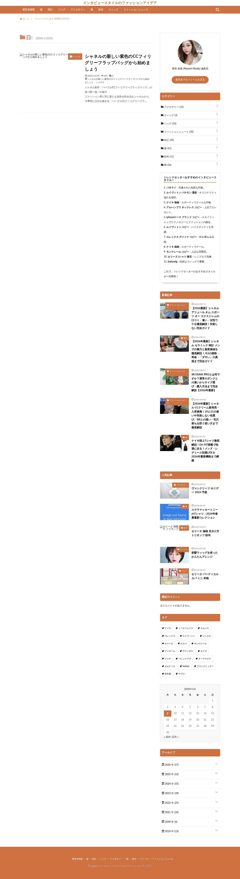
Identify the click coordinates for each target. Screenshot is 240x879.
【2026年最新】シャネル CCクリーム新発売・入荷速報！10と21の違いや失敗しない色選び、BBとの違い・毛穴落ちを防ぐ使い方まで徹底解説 (205, 415)
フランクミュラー (205, 666)
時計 (50, 9)
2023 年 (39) (171, 793)
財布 (100, 9)
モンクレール (200, 643)
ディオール (170, 651)
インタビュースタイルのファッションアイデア (120, 3)
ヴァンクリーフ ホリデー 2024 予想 (205, 490)
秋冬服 (168, 674)
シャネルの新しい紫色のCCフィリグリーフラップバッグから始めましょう (118, 62)
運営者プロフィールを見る (190, 80)
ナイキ (168, 628)
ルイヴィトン (189, 636)
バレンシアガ (184, 659)
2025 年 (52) (171, 774)
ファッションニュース (136, 9)
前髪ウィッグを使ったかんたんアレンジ (205, 554)
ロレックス (170, 636)
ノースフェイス (185, 628)
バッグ (61, 9)
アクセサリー (78, 9)
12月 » (175, 737)
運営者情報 (28, 9)
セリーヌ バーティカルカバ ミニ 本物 (205, 576)
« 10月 (167, 737)
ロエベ (183, 643)
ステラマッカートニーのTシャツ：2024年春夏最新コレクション (205, 513)
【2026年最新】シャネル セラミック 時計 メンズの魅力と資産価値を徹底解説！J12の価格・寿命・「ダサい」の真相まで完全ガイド (206, 351)
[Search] (217, 9)
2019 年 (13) (171, 831)
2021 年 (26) (171, 812)
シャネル (100, 82)
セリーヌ (169, 643)
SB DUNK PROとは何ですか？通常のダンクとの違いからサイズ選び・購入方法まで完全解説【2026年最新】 (206, 382)
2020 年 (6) (170, 822)
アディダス (188, 651)
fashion (186, 666)
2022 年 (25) (171, 803)
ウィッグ (113, 9)
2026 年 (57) (171, 765)
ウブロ (181, 674)
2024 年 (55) (171, 784)
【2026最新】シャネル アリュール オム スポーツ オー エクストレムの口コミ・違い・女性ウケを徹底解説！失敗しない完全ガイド (205, 318)
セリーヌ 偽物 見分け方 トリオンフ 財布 (205, 533)
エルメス (204, 628)
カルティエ (170, 666)
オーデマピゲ (204, 659)
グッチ (168, 659)
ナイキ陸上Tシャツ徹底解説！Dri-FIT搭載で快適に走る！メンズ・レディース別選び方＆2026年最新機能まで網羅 (205, 450)
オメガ (203, 651)
